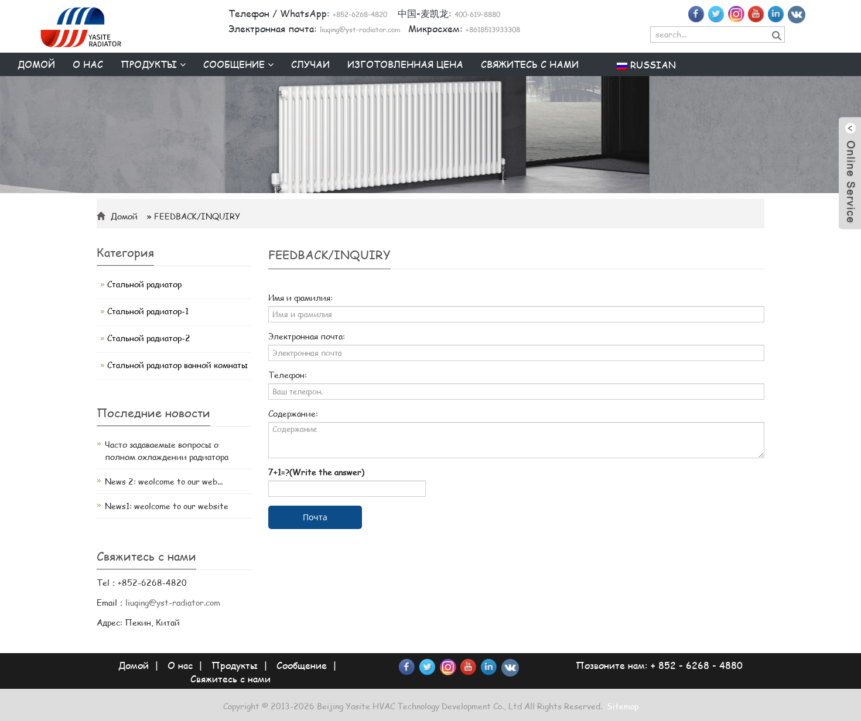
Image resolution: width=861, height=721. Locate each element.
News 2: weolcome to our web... (164, 481)
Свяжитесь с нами (530, 64)
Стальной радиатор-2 (148, 338)
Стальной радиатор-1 (148, 311)
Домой (36, 64)
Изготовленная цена (405, 64)
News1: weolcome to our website (166, 505)
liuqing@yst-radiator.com (172, 602)
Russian (651, 64)
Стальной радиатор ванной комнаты (177, 364)
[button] (183, 64)
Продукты (150, 64)
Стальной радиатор (144, 284)
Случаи (310, 64)
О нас (88, 64)
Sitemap (622, 706)
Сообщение (235, 64)
